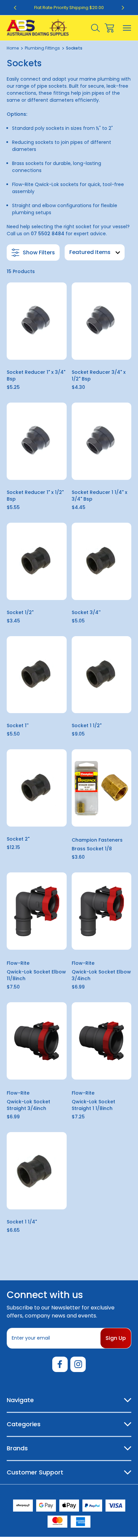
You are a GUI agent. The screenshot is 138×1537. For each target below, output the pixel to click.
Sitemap (104, 1491)
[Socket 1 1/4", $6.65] (37, 1170)
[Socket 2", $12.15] (37, 788)
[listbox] (95, 252)
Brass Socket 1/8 (92, 848)
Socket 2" (18, 839)
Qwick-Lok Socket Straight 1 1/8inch (93, 1105)
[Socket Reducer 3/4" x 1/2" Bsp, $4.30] (102, 321)
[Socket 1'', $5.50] (37, 674)
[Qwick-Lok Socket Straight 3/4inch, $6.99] (37, 1041)
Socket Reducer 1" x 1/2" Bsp (35, 495)
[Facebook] (60, 1364)
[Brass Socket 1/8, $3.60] (102, 788)
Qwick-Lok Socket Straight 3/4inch (28, 1105)
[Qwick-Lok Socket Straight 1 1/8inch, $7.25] (102, 1041)
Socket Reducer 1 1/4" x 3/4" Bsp (99, 495)
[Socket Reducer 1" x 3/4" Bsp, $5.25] (37, 321)
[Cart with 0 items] (109, 27)
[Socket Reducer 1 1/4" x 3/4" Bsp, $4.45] (102, 441)
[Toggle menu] (127, 28)
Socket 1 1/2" (86, 725)
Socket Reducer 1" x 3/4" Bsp (36, 375)
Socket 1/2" (20, 612)
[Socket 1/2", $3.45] (37, 561)
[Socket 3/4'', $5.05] (102, 561)
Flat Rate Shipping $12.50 (69, 7)
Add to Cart (36, 351)
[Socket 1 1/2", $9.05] (102, 674)
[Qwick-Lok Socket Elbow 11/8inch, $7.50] (37, 911)
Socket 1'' (17, 725)
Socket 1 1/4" (22, 1221)
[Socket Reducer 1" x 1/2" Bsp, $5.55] (37, 441)
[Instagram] (78, 1364)
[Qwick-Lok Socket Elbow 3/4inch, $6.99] (102, 911)
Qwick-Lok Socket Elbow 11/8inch (36, 975)
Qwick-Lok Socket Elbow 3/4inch (101, 975)
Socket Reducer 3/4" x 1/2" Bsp (99, 375)
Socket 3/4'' (86, 612)
